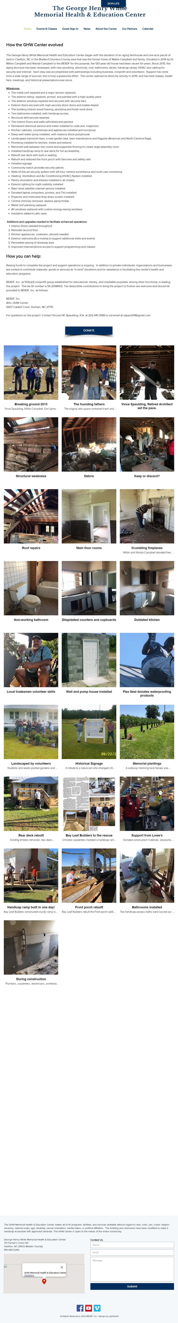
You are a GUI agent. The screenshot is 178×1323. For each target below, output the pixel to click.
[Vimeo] (97, 1308)
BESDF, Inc (91, 1316)
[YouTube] (88, 1308)
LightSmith (114, 1316)
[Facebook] (80, 1308)
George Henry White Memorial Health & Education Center (35, 1239)
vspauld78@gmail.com (137, 315)
